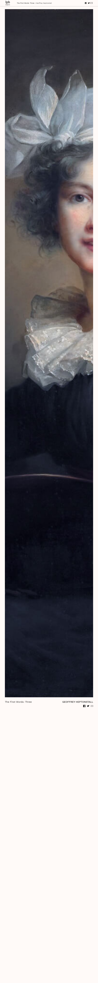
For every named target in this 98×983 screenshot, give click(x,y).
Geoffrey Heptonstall (44, 3)
